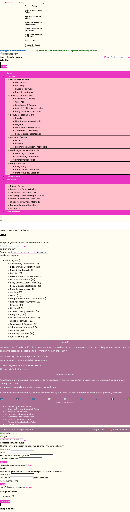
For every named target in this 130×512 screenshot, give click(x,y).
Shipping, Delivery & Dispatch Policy (33, 23)
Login (3, 484)
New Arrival (11, 179)
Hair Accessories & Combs (28, 121)
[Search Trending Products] (129, 57)
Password (14, 455)
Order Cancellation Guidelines (33, 29)
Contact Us (30, 41)
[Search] (1, 220)
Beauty (18, 118)
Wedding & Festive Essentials (24, 150)
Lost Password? (42, 477)
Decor (18, 140)
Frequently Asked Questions (32, 46)
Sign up (3, 462)
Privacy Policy (31, 6)
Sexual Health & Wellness (27, 127)
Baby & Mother (17, 163)
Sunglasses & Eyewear (26, 105)
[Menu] (1, 217)
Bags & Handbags (24, 92)
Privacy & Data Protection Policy (22, 422)
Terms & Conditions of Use (33, 17)
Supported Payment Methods (34, 35)
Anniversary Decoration (27, 156)
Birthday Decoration (25, 159)
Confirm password (9, 458)
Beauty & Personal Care (22, 114)
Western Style (22, 82)
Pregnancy (20, 166)
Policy (21, 3)
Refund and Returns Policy (33, 11)
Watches (19, 101)
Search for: (5, 252)
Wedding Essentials (24, 153)
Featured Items (13, 176)
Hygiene (19, 124)
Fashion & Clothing (19, 79)
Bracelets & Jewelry (25, 98)
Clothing (19, 85)
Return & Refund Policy (18, 411)
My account (10, 3)
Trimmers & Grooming (26, 130)
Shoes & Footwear (24, 88)
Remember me (10, 480)
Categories (11, 76)
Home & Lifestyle (18, 137)
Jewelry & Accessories (21, 95)
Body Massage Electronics (28, 133)
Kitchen (19, 143)
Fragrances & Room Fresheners (31, 146)
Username (5, 449)
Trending (9, 260)
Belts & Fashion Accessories (29, 108)
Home (9, 73)
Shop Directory (13, 211)
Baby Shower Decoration (27, 169)
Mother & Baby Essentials (27, 172)
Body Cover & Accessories (28, 111)
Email (2, 452)
